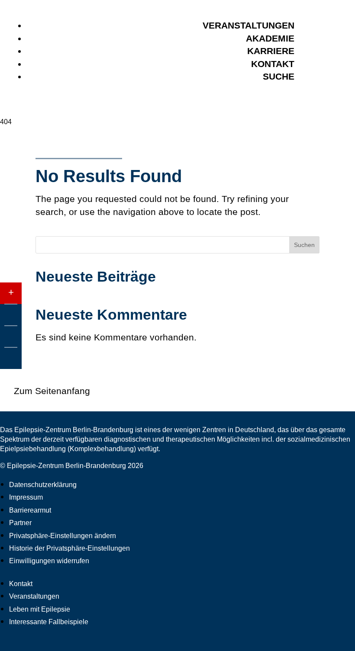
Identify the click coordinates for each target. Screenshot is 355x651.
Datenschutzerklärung (43, 484)
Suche (278, 76)
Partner (20, 522)
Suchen (304, 244)
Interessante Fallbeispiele (48, 621)
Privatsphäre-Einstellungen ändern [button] (62, 535)
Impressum (26, 497)
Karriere (270, 51)
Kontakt (272, 64)
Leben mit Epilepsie (39, 609)
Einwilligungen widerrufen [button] (49, 560)
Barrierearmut (30, 510)
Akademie (270, 38)
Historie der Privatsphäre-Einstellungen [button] (69, 548)
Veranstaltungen (248, 25)
